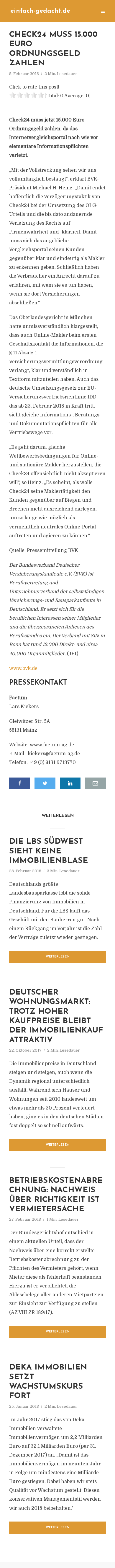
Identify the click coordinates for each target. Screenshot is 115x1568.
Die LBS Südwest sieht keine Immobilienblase (48, 851)
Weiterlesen (58, 956)
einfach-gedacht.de (40, 11)
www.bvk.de (23, 668)
